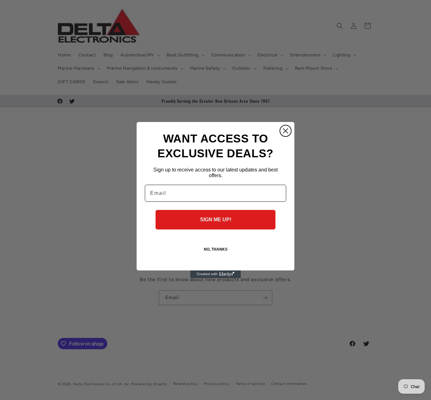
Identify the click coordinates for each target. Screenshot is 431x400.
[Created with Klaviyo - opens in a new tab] (215, 274)
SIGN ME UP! (215, 219)
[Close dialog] (285, 130)
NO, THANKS (215, 249)
